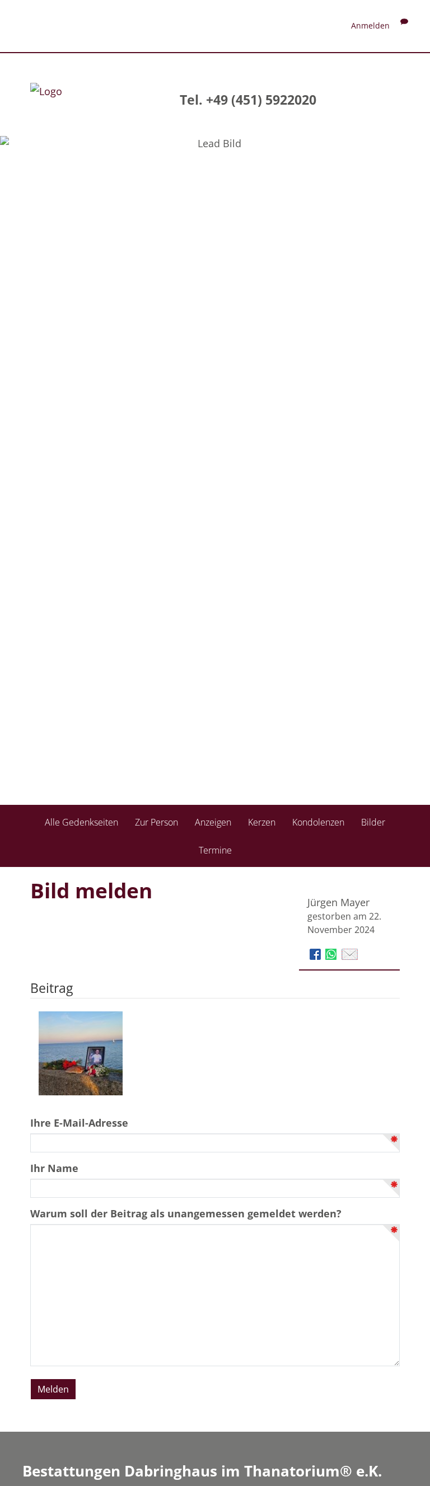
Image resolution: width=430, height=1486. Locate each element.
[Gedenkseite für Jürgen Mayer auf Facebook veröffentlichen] (317, 953)
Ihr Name (54, 1168)
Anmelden (370, 25)
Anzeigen (213, 822)
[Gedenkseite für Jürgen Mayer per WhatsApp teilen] (332, 953)
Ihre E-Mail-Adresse (79, 1122)
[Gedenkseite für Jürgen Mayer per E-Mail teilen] (350, 953)
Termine (215, 850)
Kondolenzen (318, 822)
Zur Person (156, 822)
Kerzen (261, 822)
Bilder (373, 822)
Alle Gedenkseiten (81, 822)
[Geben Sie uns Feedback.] (404, 25)
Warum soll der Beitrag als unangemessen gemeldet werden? (186, 1213)
